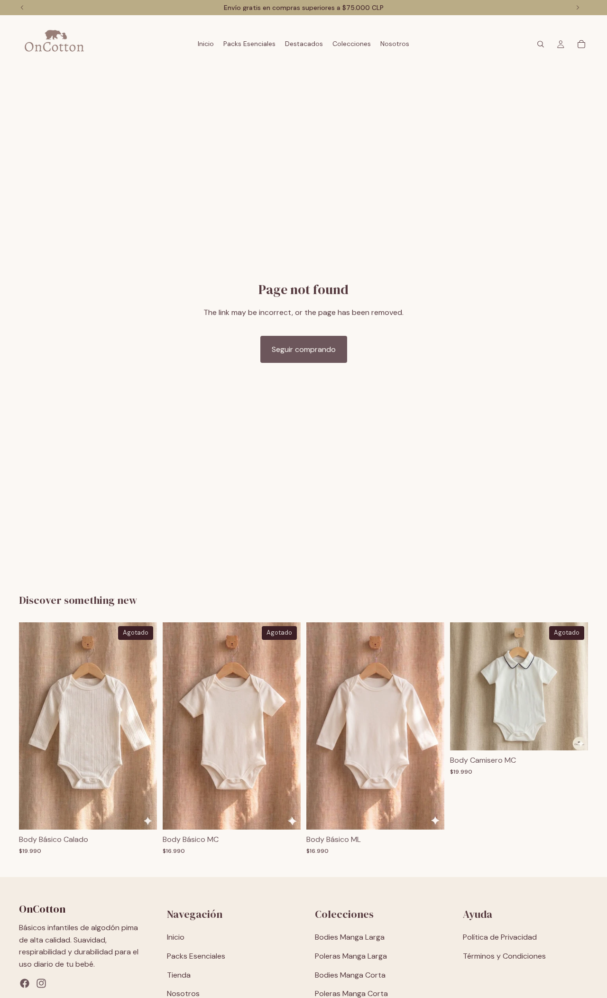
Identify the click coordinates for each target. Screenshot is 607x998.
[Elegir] (429, 814)
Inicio (175, 938)
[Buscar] (540, 44)
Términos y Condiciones (504, 956)
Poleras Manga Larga (351, 956)
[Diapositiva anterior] (33, 726)
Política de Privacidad (500, 938)
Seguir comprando (304, 349)
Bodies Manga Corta (350, 975)
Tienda (179, 975)
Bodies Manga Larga (350, 938)
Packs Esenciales (196, 956)
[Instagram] (41, 983)
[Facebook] (24, 983)
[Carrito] (581, 44)
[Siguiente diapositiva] (143, 726)
